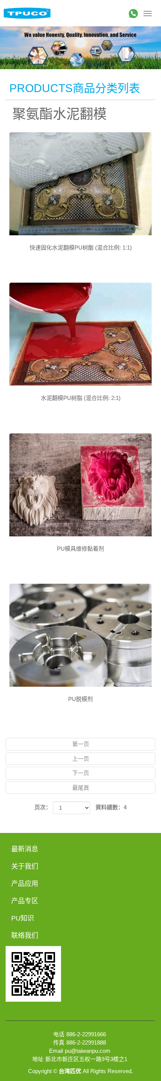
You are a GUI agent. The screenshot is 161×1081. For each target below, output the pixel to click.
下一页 (80, 773)
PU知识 (22, 918)
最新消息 (24, 849)
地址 (37, 1059)
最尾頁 (80, 787)
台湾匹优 (27, 13)
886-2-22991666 (86, 1034)
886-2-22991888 (86, 1042)
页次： (42, 807)
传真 (58, 1042)
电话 (58, 1034)
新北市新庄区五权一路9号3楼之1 (86, 1059)
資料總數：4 (111, 807)
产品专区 (24, 901)
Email (56, 1051)
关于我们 (24, 866)
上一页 (80, 758)
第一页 (80, 744)
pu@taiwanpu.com (87, 1051)
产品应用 (24, 883)
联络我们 (24, 935)
